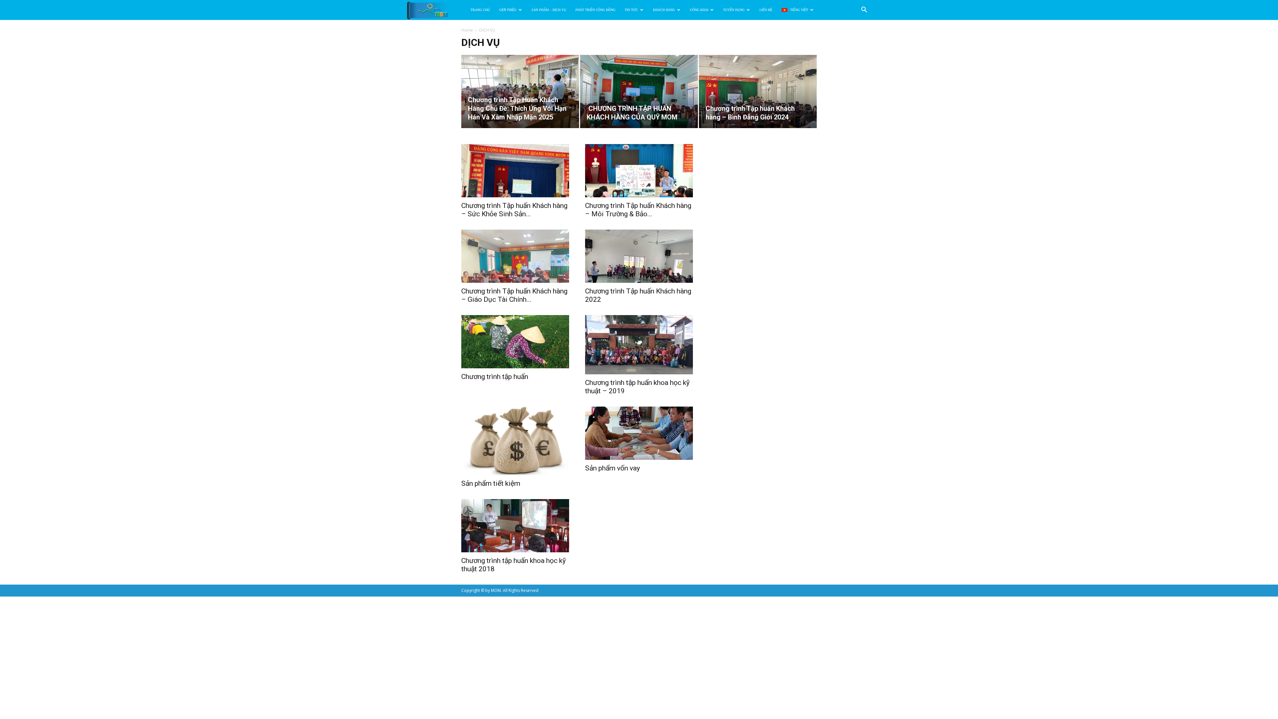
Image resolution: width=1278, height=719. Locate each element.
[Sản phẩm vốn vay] (639, 433)
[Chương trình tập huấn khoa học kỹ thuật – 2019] (639, 344)
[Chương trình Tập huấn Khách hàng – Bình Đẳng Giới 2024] (758, 91)
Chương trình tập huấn (494, 377)
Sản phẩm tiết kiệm (490, 483)
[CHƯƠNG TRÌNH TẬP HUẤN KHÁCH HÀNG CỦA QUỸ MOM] (639, 91)
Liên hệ (765, 10)
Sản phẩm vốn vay (612, 468)
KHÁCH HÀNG (664, 10)
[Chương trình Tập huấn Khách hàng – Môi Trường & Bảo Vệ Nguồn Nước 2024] (639, 170)
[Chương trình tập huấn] (515, 341)
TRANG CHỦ (480, 10)
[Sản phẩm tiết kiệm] (515, 441)
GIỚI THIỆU (508, 10)
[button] (864, 10)
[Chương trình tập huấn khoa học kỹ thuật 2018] (515, 525)
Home (467, 30)
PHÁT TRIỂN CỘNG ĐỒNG (595, 10)
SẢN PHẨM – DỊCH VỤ (549, 10)
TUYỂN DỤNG (734, 10)
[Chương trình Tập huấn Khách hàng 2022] (639, 256)
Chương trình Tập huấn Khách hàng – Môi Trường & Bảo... (638, 210)
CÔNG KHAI (699, 10)
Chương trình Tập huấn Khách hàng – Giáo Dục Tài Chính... (514, 295)
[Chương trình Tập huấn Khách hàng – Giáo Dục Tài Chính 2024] (515, 256)
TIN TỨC (631, 10)
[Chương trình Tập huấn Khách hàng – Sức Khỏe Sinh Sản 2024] (515, 170)
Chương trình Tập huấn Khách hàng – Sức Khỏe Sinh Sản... (514, 210)
